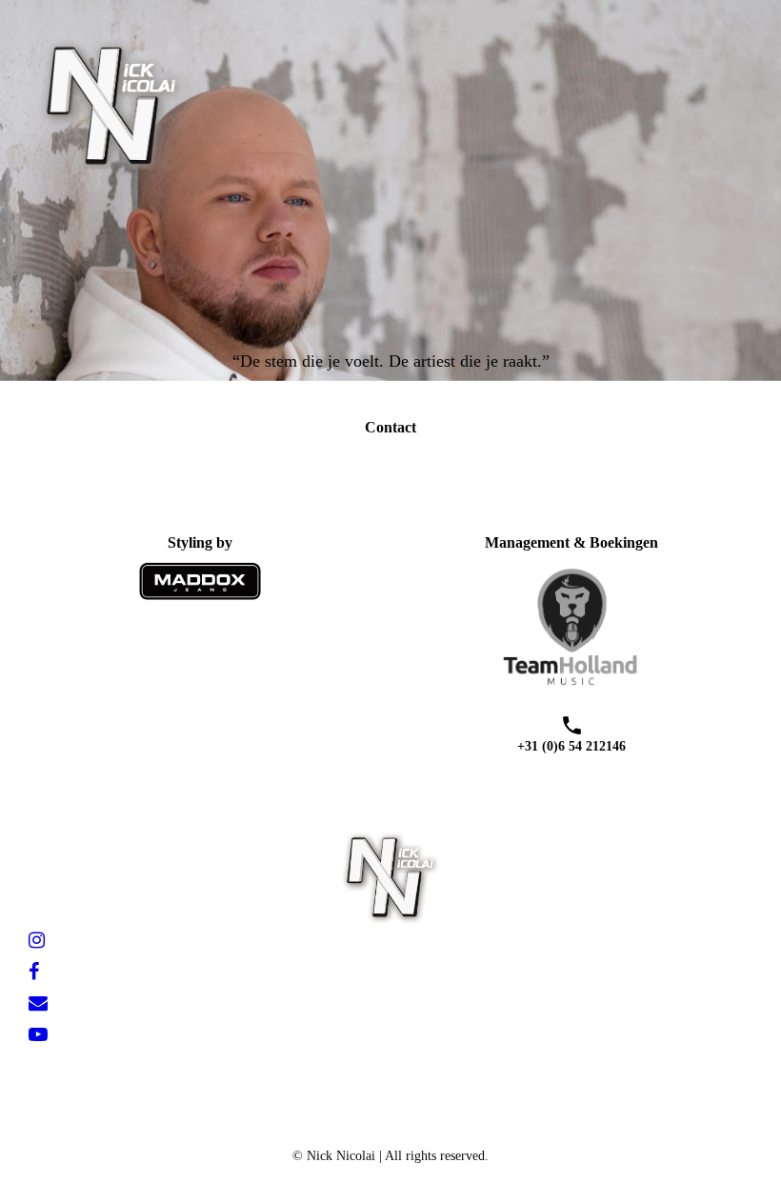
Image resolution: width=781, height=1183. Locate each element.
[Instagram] (37, 940)
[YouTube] (38, 1034)
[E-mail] (38, 1003)
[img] (195, 104)
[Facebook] (34, 971)
